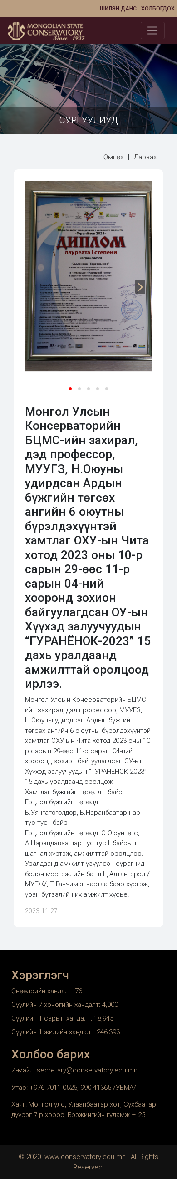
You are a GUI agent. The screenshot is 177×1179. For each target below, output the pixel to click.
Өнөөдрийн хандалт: (43, 991)
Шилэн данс (118, 8)
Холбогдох (158, 8)
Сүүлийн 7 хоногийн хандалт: (56, 1005)
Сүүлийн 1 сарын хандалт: (52, 1018)
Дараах (145, 157)
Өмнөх (113, 157)
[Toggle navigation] (153, 30)
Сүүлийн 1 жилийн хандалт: (54, 1032)
